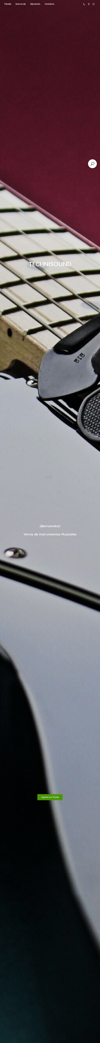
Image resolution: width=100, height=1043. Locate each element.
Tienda (7, 4)
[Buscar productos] (92, 163)
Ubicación (35, 4)
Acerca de (20, 4)
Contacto (49, 4)
